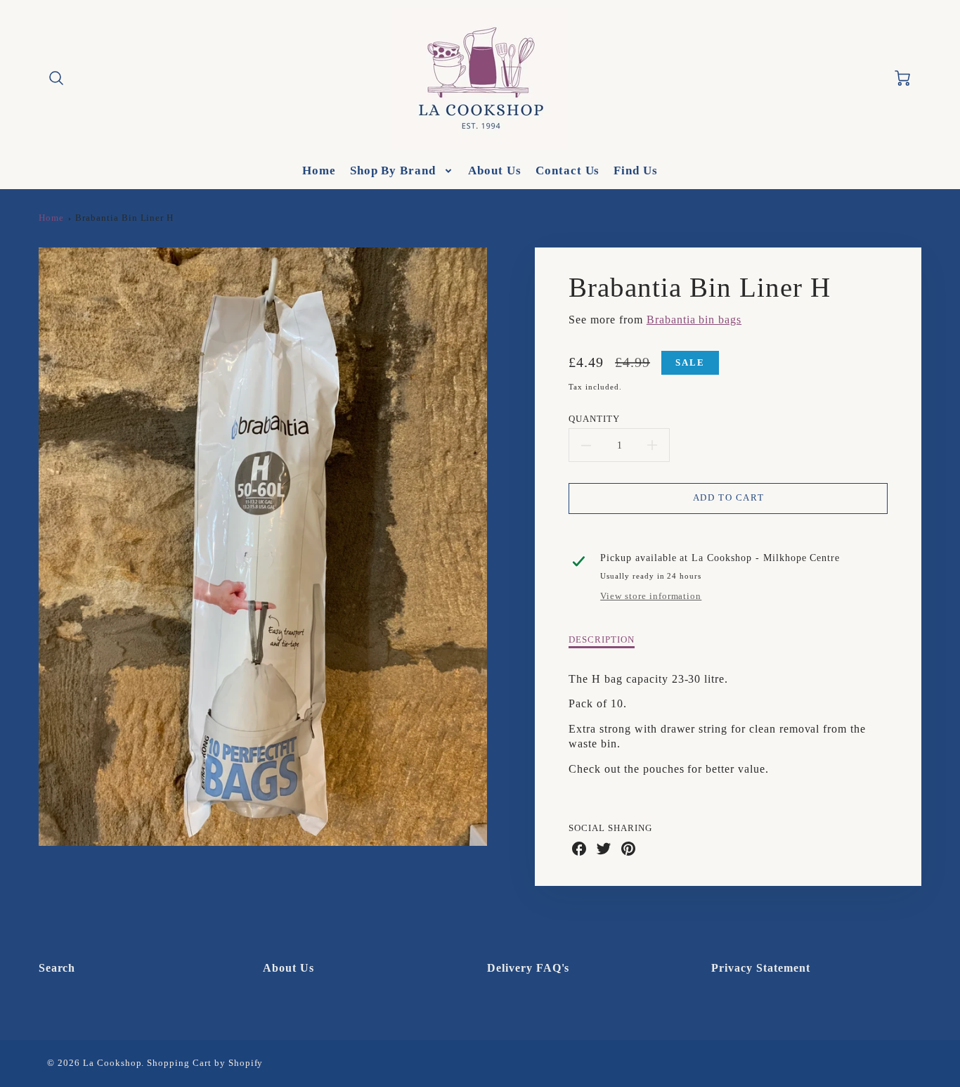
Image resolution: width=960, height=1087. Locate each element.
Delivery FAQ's (528, 968)
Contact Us (568, 170)
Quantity (594, 419)
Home (319, 170)
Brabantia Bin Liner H (124, 218)
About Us (494, 170)
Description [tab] (602, 640)
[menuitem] (319, 171)
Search (57, 968)
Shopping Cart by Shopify (205, 1063)
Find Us (636, 170)
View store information (650, 596)
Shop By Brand (393, 170)
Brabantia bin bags (694, 320)
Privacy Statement (760, 968)
